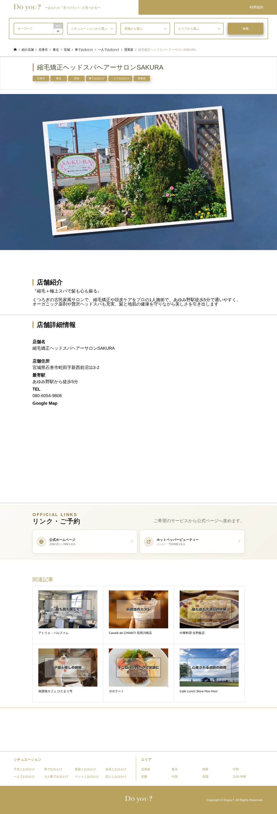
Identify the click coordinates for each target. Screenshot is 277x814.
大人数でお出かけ (56, 776)
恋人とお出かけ (116, 776)
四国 (205, 776)
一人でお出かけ (120, 78)
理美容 (142, 78)
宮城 (76, 78)
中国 (175, 776)
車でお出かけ (96, 78)
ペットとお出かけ (87, 776)
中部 (236, 769)
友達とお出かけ (116, 769)
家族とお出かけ (85, 769)
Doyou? (229, 799)
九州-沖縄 (239, 776)
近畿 (144, 776)
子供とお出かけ (24, 769)
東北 (58, 78)
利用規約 (256, 7)
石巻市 (41, 78)
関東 (205, 769)
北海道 (145, 769)
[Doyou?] (138, 799)
